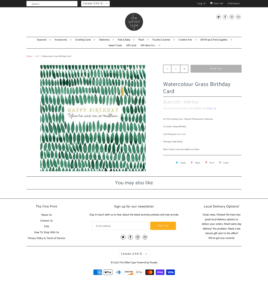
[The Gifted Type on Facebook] (225, 17)
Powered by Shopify (147, 263)
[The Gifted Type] (134, 23)
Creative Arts (185, 40)
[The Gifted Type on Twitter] (218, 17)
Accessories (61, 40)
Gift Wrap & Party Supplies (214, 40)
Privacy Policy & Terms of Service (46, 238)
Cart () (218, 3)
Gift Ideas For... (149, 46)
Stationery (105, 40)
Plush (141, 40)
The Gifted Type (127, 263)
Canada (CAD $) (93, 3)
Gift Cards (131, 46)
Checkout (234, 3)
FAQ (46, 226)
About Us (46, 215)
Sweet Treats (115, 46)
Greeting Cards (83, 40)
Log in (201, 3)
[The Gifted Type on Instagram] (231, 17)
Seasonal (42, 40)
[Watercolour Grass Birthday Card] (93, 117)
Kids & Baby (124, 40)
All (37, 56)
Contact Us (46, 220)
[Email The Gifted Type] (238, 17)
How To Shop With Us (46, 232)
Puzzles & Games (161, 40)
